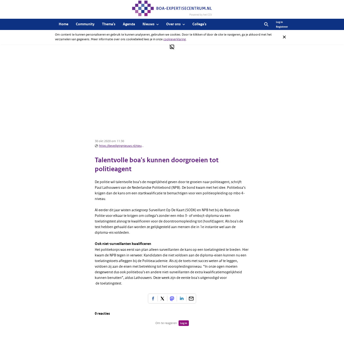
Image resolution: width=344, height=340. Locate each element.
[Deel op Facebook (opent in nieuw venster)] (152, 298)
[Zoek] (266, 24)
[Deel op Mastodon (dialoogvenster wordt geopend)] (172, 298)
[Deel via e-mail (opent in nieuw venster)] (191, 298)
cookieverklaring (174, 39)
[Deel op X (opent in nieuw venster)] (162, 298)
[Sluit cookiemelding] (284, 37)
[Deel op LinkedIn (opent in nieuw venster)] (181, 298)
